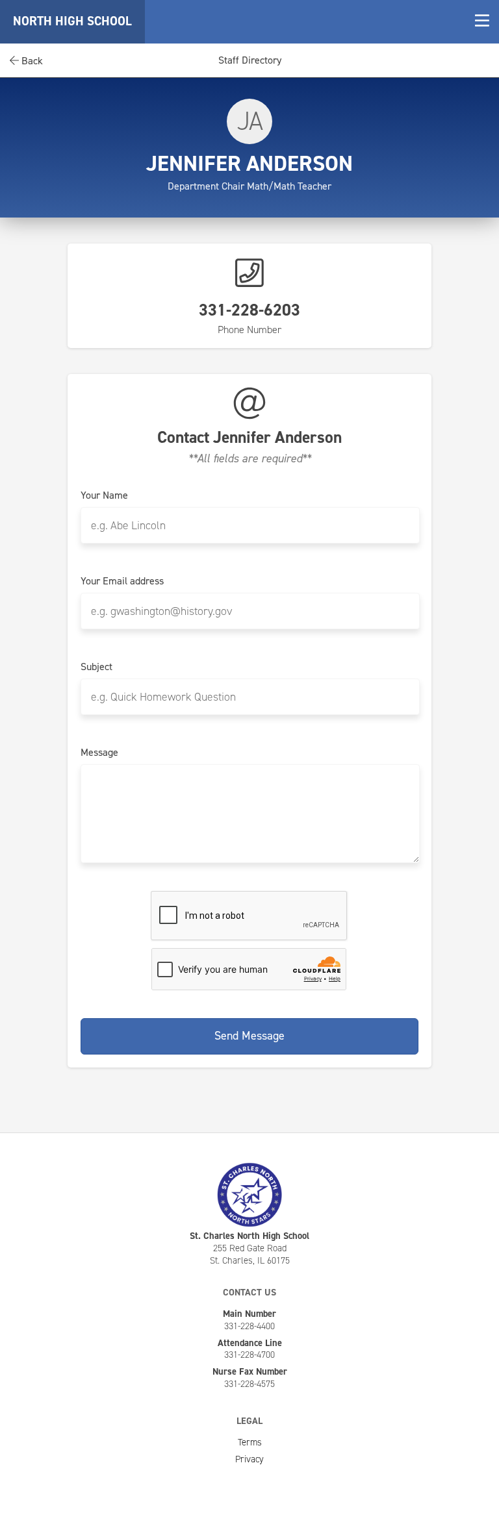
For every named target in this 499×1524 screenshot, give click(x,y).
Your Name (104, 495)
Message (99, 752)
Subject (96, 667)
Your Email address (122, 581)
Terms (250, 1442)
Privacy (249, 1459)
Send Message (249, 1035)
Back (31, 61)
